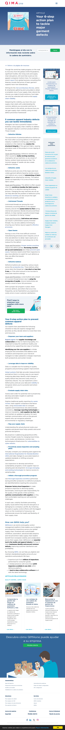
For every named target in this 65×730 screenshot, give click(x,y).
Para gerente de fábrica (10, 705)
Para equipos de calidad (11, 698)
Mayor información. (42, 727)
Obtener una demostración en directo (51, 97)
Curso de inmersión (38, 698)
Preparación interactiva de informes (13, 685)
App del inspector (9, 683)
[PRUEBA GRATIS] (32, 647)
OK (58, 727)
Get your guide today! (16, 311)
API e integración (38, 687)
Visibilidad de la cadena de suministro (14, 689)
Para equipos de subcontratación (13, 703)
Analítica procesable (10, 687)
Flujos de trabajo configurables (41, 685)
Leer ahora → (10, 629)
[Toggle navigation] (56, 3)
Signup (55, 50)
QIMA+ (35, 705)
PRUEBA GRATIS (32, 645)
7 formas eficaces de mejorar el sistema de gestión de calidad (51, 213)
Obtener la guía (51, 131)
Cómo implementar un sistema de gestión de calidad (51, 187)
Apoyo (35, 703)
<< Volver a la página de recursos (17, 65)
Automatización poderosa (40, 683)
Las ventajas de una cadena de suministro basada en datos (51, 170)
